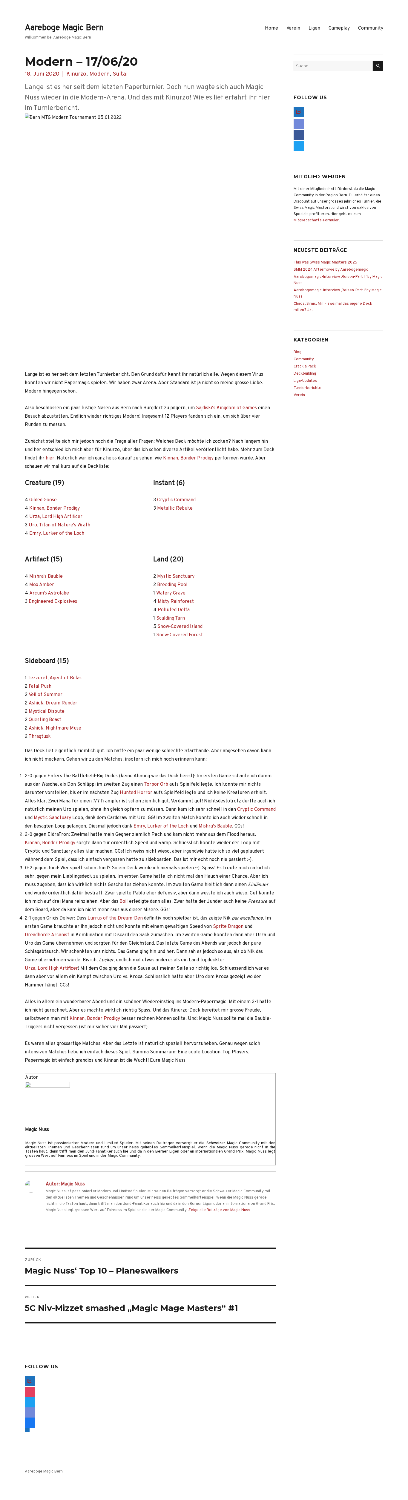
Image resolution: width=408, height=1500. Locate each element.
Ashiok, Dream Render (53, 703)
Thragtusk (40, 737)
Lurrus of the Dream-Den (115, 918)
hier (50, 458)
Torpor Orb (156, 784)
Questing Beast (45, 720)
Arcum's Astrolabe (49, 593)
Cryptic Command (176, 500)
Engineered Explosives (53, 602)
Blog (297, 352)
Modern (99, 74)
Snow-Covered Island (180, 627)
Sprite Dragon (228, 927)
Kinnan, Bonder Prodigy (188, 458)
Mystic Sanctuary (175, 577)
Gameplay (339, 28)
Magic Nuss (37, 1130)
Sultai (120, 74)
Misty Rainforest (176, 602)
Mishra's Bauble (46, 577)
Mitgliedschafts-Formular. (317, 220)
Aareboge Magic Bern (64, 28)
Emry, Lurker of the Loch (56, 534)
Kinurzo (76, 74)
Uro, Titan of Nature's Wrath (59, 525)
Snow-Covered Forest (179, 635)
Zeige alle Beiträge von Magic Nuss (219, 1210)
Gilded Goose (43, 500)
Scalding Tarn (170, 618)
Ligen (314, 28)
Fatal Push (40, 687)
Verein (293, 28)
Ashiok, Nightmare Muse (55, 728)
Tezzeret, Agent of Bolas (55, 678)
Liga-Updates (305, 381)
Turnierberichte (307, 388)
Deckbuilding (305, 373)
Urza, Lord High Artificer (55, 517)
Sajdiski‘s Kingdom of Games (226, 408)
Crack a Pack (305, 366)
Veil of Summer (45, 695)
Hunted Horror (136, 793)
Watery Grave (170, 593)
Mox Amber (41, 585)
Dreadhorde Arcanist (47, 935)
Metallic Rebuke (175, 508)
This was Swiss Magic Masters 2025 (325, 262)
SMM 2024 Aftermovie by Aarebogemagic (331, 269)
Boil (123, 902)
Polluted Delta (174, 610)
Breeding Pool (172, 585)
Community (370, 28)
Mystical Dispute (47, 712)
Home (271, 28)
